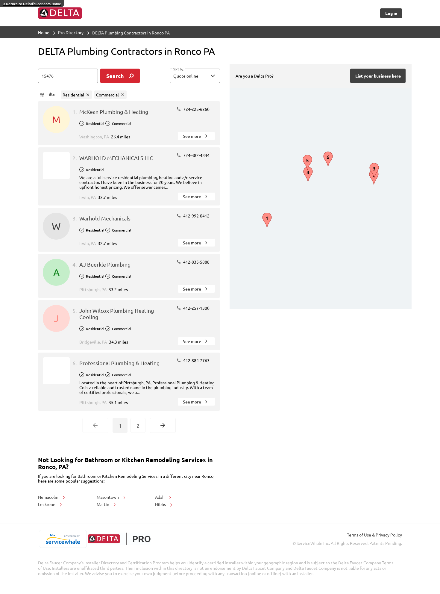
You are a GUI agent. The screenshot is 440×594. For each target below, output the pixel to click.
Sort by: (178, 69)
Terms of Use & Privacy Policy (374, 534)
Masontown (108, 497)
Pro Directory (71, 32)
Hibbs (161, 504)
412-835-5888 (196, 261)
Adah (160, 497)
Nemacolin (48, 497)
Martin (103, 504)
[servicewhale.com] (62, 539)
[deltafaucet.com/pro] (119, 539)
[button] (195, 76)
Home (43, 32)
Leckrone (47, 504)
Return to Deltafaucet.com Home (32, 3)
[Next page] (163, 425)
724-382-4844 (196, 155)
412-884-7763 (196, 360)
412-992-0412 (196, 215)
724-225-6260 (196, 109)
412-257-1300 (196, 308)
